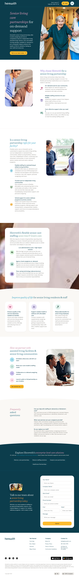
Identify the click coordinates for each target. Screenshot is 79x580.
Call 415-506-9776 (53, 4)
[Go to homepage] (10, 3)
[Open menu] (72, 3)
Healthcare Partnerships (39, 464)
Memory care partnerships (21, 460)
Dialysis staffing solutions (39, 460)
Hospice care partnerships (57, 460)
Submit (57, 523)
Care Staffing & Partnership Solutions (27, 455)
